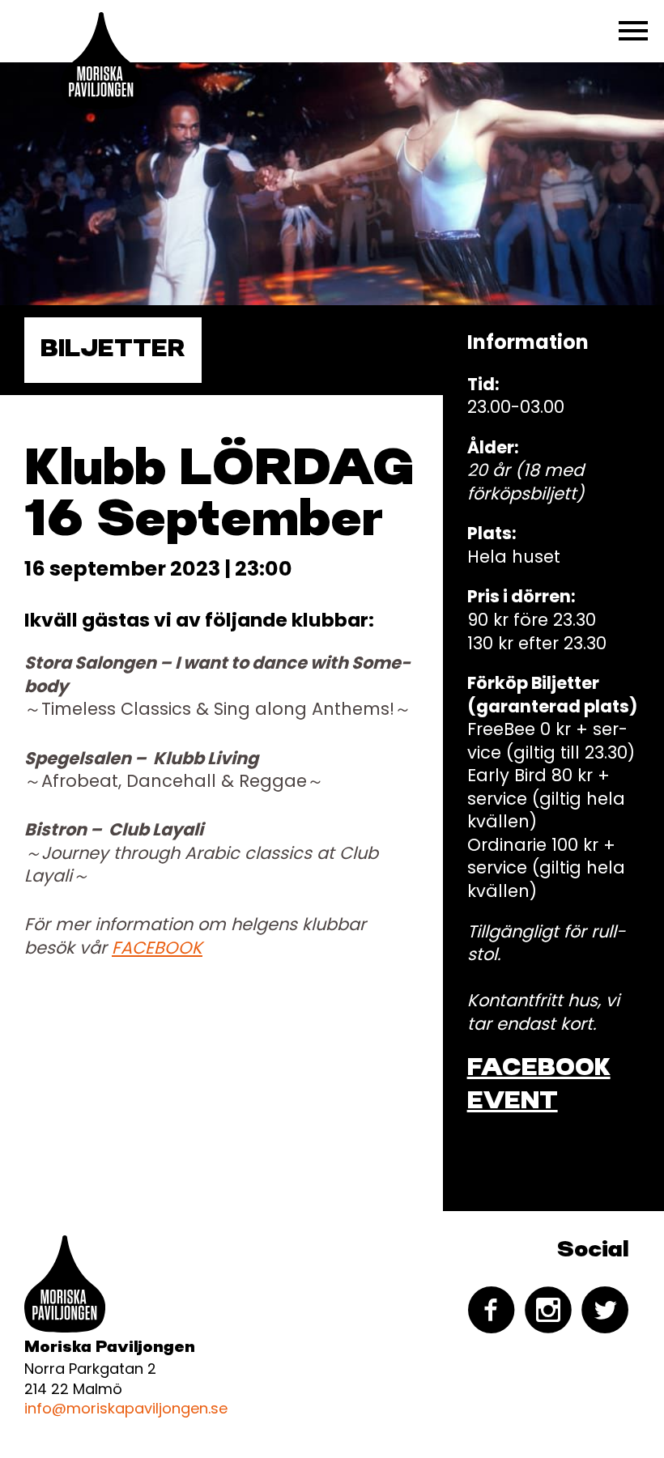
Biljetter (112, 350)
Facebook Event (539, 1085)
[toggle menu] (633, 30)
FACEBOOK (157, 947)
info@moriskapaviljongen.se (126, 1408)
